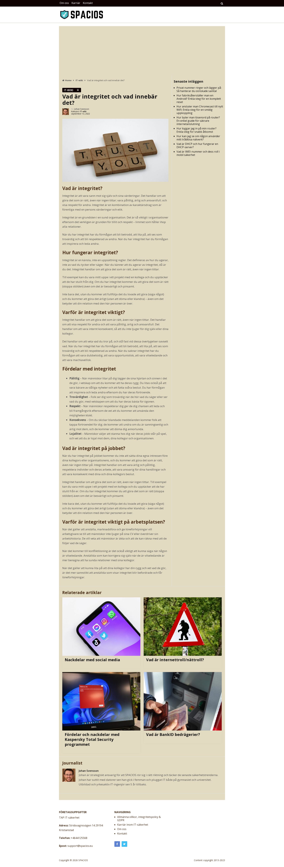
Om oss (64, 3)
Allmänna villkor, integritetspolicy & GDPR (139, 818)
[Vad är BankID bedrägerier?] (183, 701)
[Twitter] (124, 844)
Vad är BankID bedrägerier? (173, 734)
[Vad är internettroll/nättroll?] (183, 626)
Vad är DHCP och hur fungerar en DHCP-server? (197, 145)
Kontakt (88, 3)
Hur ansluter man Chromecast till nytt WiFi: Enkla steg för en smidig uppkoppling (200, 110)
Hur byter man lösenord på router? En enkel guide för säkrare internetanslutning (198, 121)
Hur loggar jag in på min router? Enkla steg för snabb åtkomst (196, 130)
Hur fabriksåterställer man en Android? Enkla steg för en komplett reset (199, 99)
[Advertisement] (142, 51)
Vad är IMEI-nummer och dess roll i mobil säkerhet (198, 153)
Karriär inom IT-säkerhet (132, 824)
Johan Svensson (81, 109)
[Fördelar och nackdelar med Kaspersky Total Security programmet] (101, 701)
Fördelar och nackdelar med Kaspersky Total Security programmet (92, 739)
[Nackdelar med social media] (101, 626)
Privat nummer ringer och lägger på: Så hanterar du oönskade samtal (199, 89)
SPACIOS (83, 860)
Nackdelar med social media (92, 659)
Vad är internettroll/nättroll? (175, 659)
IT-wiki (68, 90)
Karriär (75, 3)
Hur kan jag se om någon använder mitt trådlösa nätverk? (198, 137)
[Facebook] (117, 844)
